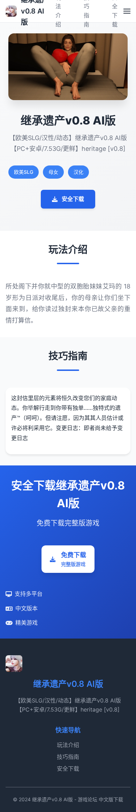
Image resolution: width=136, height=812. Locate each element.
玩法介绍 (68, 744)
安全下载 (73, 198)
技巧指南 (68, 756)
